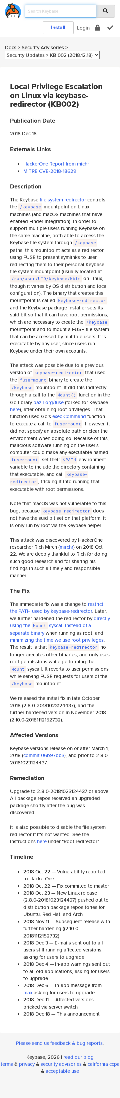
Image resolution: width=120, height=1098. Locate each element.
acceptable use (62, 1070)
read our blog (78, 1056)
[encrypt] (97, 28)
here (15, 409)
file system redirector (63, 199)
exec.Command (69, 416)
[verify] (110, 28)
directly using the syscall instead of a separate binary (60, 625)
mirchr (66, 546)
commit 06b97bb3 (43, 755)
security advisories (61, 1063)
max (27, 992)
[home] (13, 9)
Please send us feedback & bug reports (59, 1043)
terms (7, 1063)
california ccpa (104, 1063)
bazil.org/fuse (48, 402)
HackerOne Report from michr (56, 163)
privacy (27, 1063)
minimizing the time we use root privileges (57, 639)
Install (58, 27)
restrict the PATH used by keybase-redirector (56, 607)
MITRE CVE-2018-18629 (49, 170)
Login (83, 27)
